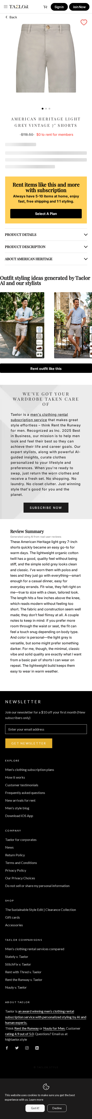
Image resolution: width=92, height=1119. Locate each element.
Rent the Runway (26, 1028)
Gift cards (12, 917)
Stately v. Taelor (16, 956)
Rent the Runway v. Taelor (23, 979)
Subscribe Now (46, 507)
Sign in (59, 7)
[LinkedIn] (37, 1047)
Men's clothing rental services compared (34, 949)
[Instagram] (27, 1047)
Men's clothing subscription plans (29, 769)
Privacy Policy (15, 870)
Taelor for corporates (21, 839)
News (9, 847)
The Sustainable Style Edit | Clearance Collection (40, 909)
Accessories (14, 925)
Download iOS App (19, 816)
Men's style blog (17, 808)
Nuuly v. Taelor (16, 987)
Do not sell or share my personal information (37, 886)
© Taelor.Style (46, 1067)
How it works (15, 777)
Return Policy (15, 855)
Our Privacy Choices (20, 878)
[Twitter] (17, 1047)
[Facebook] (7, 1047)
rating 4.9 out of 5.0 (19, 1034)
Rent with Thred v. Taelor (23, 972)
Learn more (36, 1099)
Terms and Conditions (21, 863)
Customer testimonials (21, 785)
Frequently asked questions (25, 793)
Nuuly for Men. (54, 1028)
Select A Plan (46, 214)
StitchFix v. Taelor (18, 964)
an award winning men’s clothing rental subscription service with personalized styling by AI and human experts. (45, 1016)
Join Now (79, 7)
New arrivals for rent (20, 800)
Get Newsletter (28, 743)
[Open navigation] (5, 6)
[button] (84, 22)
